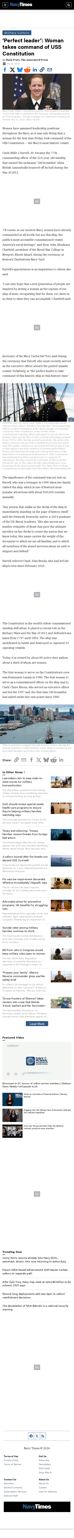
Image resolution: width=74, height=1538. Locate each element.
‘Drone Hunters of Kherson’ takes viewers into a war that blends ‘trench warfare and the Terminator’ (24, 1001)
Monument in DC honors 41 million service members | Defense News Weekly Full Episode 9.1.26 (36, 1085)
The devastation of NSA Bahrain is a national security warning (35, 1307)
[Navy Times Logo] (21, 5)
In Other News (12, 772)
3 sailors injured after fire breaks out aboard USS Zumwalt (24, 858)
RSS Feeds (44, 1468)
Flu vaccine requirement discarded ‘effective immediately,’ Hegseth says (24, 881)
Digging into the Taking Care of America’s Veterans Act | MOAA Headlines (47, 1111)
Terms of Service (12, 1464)
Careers (43, 1487)
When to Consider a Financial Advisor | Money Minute (45, 1095)
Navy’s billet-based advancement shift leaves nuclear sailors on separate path (35, 1271)
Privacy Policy (11, 1460)
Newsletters (45, 1464)
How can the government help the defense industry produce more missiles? (43, 1127)
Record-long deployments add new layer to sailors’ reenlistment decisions (33, 1295)
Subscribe (44, 1460)
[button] (37, 1061)
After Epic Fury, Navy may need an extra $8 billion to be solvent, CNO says (36, 1283)
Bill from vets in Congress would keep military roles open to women (23, 951)
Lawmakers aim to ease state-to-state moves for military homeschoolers (22, 781)
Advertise (9, 1483)
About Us (44, 1483)
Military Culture (16, 33)
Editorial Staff (11, 1495)
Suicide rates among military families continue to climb (20, 929)
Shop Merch (45, 1472)
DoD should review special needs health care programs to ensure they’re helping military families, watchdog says (23, 809)
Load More (37, 1023)
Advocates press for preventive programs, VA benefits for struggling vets (25, 905)
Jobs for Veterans (48, 1491)
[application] (36, 1061)
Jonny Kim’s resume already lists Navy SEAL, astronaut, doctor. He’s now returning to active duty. (34, 1259)
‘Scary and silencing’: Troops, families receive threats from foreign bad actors (24, 834)
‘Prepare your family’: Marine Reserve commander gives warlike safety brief (23, 976)
